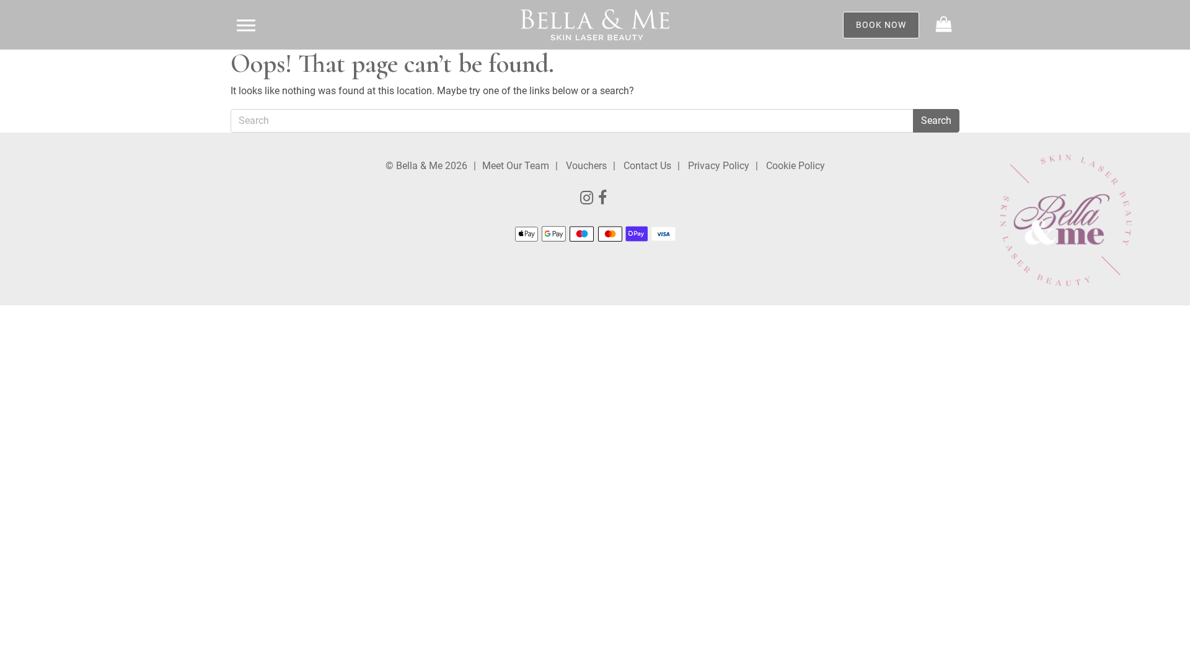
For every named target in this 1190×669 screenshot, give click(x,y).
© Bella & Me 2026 (426, 166)
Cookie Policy (795, 166)
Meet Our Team (515, 166)
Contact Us (647, 166)
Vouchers (586, 166)
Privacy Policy (718, 166)
